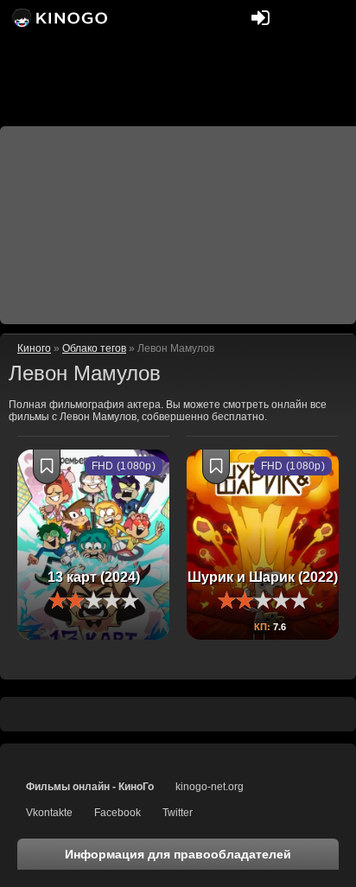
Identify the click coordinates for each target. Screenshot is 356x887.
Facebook (117, 813)
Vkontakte (49, 813)
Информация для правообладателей (178, 854)
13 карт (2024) (94, 577)
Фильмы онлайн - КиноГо (90, 787)
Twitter (177, 813)
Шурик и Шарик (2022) (263, 577)
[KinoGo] (58, 17)
